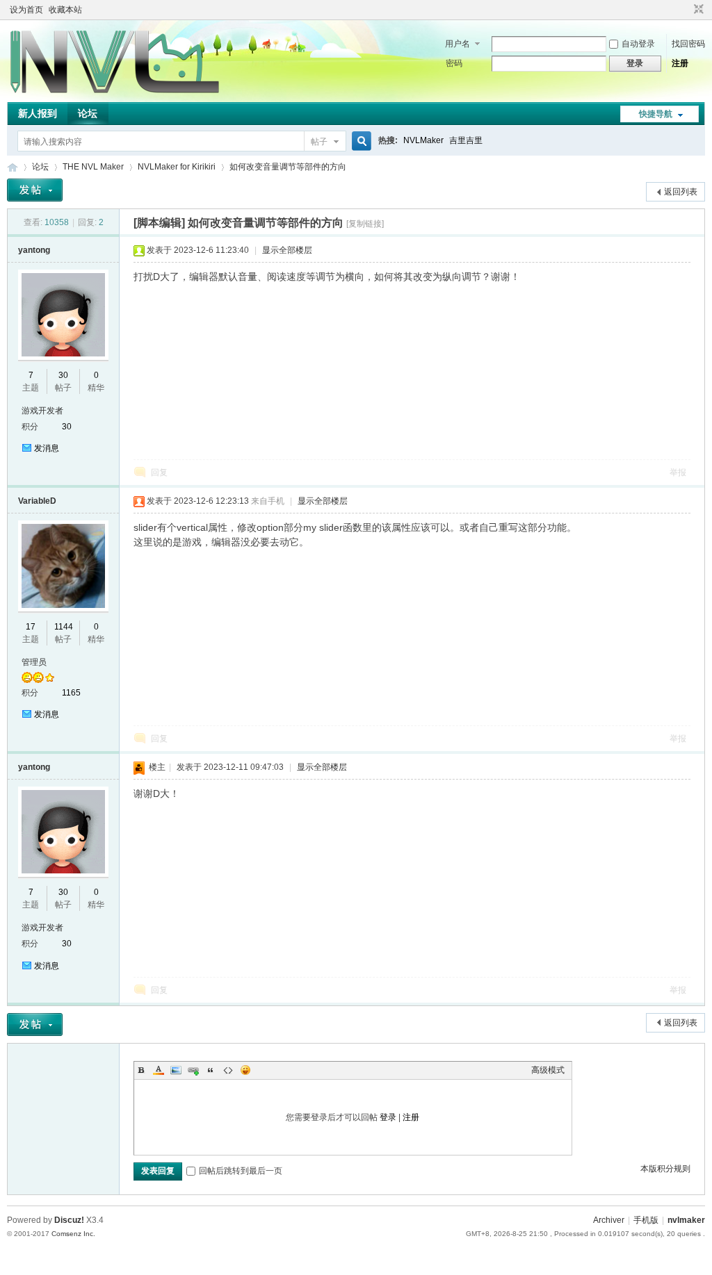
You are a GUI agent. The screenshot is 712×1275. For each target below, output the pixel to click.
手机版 (645, 1220)
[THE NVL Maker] (114, 94)
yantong (34, 250)
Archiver (608, 1220)
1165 (71, 693)
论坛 (87, 113)
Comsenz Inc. (73, 1233)
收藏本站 (65, 10)
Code (228, 1070)
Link (193, 1070)
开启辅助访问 (685, 9)
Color (158, 1070)
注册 (680, 63)
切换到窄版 (697, 9)
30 (63, 375)
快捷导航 (655, 114)
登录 (388, 1117)
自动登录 (638, 44)
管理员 (34, 662)
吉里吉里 (466, 140)
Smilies (245, 1070)
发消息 (46, 448)
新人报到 (37, 113)
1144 (63, 627)
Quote (211, 1070)
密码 (454, 63)
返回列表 (680, 192)
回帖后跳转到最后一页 (240, 1171)
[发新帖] (35, 190)
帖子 (319, 142)
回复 (159, 472)
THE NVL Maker (12, 167)
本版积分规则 (665, 1169)
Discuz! (69, 1220)
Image (176, 1070)
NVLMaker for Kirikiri (177, 167)
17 (30, 627)
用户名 (457, 44)
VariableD (37, 501)
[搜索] (359, 141)
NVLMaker (423, 140)
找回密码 (688, 44)
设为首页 (26, 10)
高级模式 (548, 1070)
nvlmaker (686, 1220)
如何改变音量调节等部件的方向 (287, 167)
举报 (678, 472)
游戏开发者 (42, 411)
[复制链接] (365, 224)
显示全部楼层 (287, 250)
